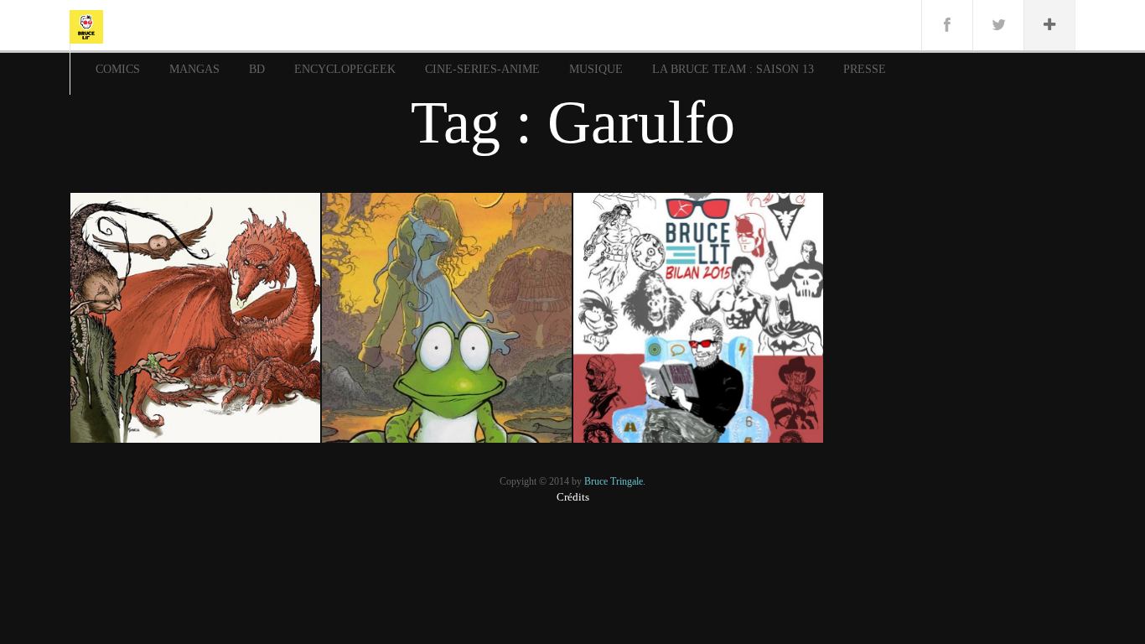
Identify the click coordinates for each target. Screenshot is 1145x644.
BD (257, 69)
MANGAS (194, 69)
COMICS (118, 69)
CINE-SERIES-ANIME (482, 69)
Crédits (573, 497)
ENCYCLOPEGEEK (345, 69)
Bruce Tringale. (614, 481)
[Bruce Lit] (86, 25)
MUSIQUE (596, 69)
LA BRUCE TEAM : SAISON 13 (733, 69)
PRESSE (864, 69)
